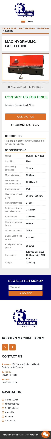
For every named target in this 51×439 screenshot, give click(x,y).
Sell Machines (11, 408)
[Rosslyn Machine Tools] (25, 318)
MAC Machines (12, 404)
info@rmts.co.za (9, 382)
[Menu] (23, 21)
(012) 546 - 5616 (29, 124)
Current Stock (11, 400)
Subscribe (25, 293)
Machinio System (11, 435)
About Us (9, 412)
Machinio (34, 435)
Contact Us (25, 116)
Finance (9, 416)
